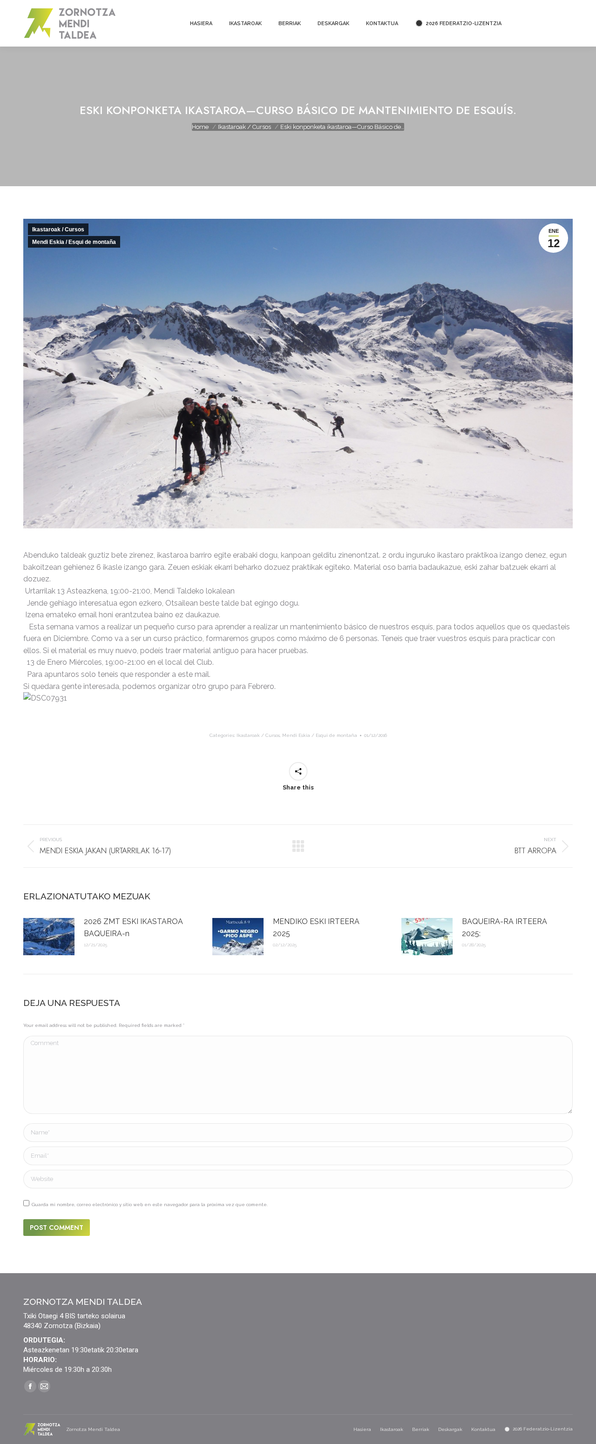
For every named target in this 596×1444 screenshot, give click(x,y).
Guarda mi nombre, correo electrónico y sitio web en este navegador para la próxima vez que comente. (150, 1204)
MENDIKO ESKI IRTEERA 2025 (316, 927)
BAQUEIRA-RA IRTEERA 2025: (504, 927)
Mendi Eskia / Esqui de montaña (74, 242)
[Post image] (48, 936)
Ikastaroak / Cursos (58, 229)
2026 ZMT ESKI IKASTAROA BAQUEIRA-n (133, 927)
